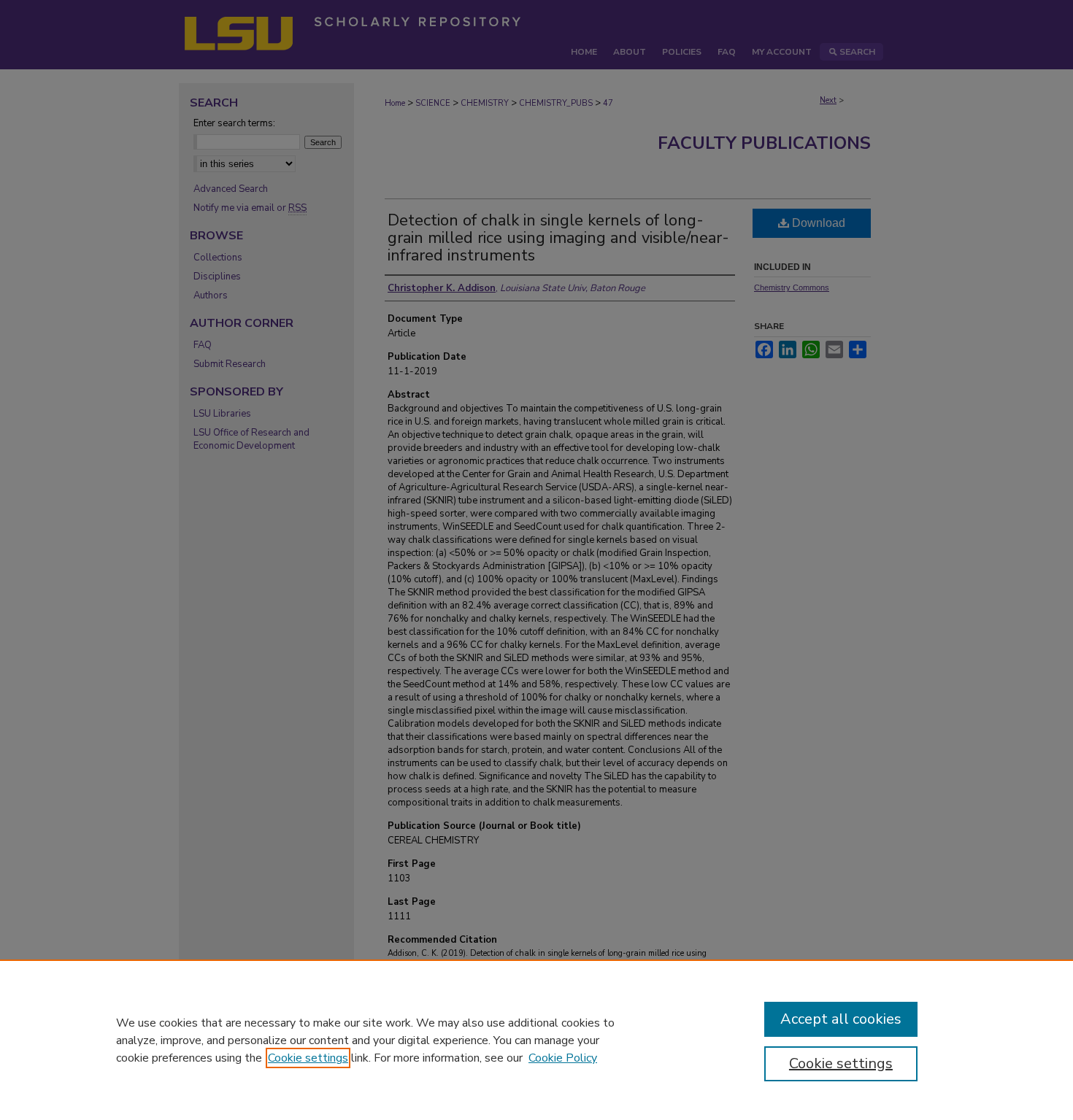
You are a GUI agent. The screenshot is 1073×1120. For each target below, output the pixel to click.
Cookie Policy (562, 1058)
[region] (536, 1039)
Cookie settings (308, 1058)
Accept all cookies (840, 1019)
